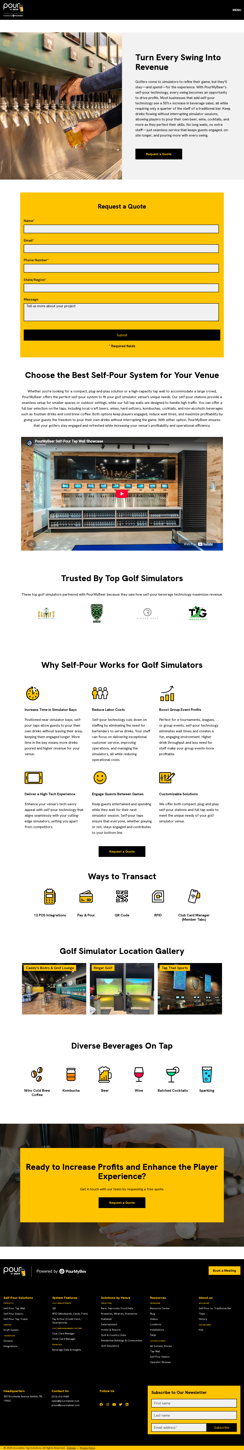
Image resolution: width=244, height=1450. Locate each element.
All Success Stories (161, 1346)
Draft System (11, 1330)
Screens (8, 1340)
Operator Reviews (160, 1362)
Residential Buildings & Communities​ (121, 1340)
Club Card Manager (63, 1333)
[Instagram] (107, 1404)
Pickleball (106, 1319)
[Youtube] (114, 1404)
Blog (152, 1313)
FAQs (153, 1335)
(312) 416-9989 (60, 1396)
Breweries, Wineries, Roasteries (119, 1313)
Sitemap (71, 1447)
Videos (154, 1319)
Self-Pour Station (13, 1313)
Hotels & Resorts (111, 1329)
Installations (157, 1329)
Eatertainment (109, 1324)
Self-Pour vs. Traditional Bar (215, 1308)
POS (201, 1330)
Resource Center (160, 1308)
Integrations (10, 1346)
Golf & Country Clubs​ (113, 1335)
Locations (155, 1324)
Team (202, 1313)
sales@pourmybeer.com (65, 1400)
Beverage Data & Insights (66, 1349)
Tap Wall (155, 1351)
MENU (237, 10)
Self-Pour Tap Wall (14, 1308)
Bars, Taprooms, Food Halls (117, 1308)
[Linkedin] (127, 1404)
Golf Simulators (110, 1345)
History (203, 1319)
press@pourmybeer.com (66, 1405)
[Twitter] (120, 1404)
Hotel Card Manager (64, 1338)
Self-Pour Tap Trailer (16, 1319)
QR (54, 1308)
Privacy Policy (87, 1447)
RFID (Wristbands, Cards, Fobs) (70, 1313)
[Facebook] (101, 1404)
